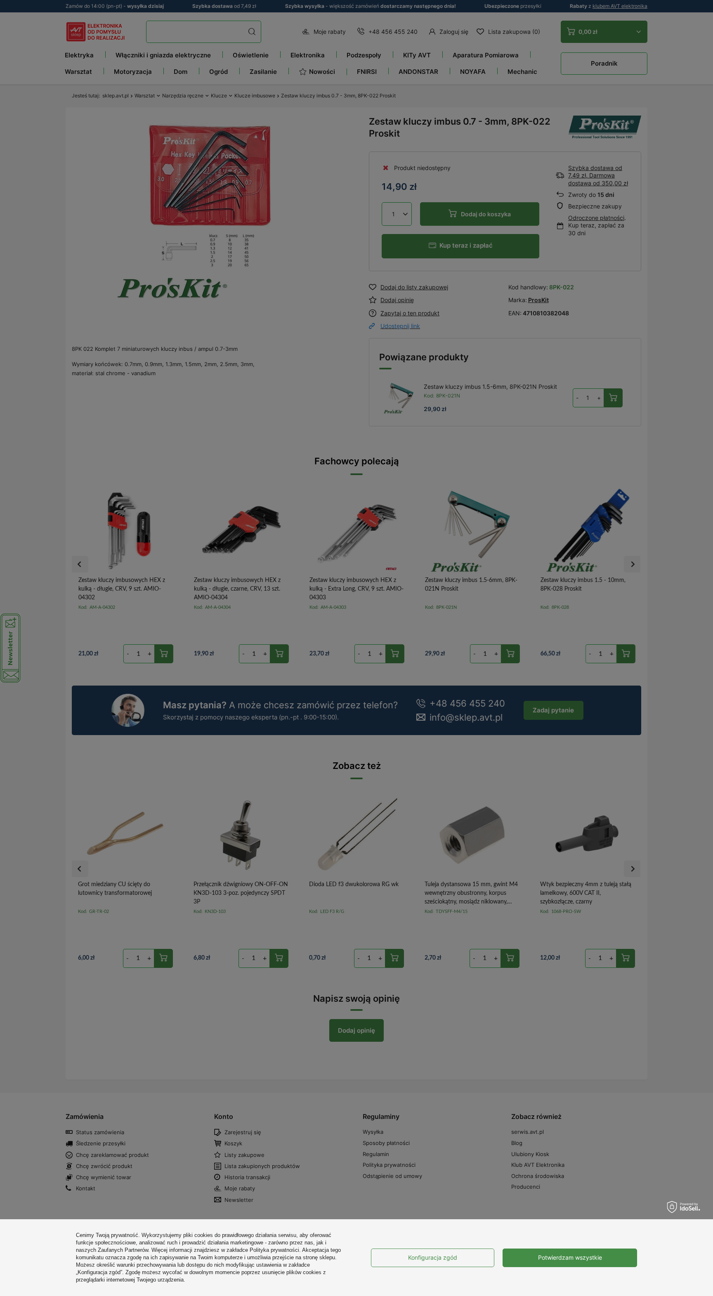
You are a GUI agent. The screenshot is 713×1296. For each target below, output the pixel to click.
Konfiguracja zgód (432, 1257)
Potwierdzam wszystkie (570, 1257)
